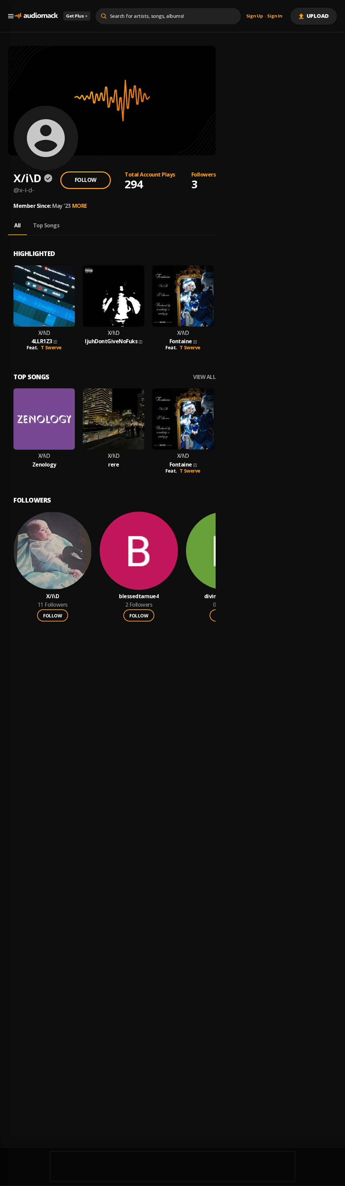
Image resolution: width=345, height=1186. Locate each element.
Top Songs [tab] (46, 225)
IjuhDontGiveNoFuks (111, 341)
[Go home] (35, 16)
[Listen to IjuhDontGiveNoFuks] (113, 296)
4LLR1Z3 (41, 341)
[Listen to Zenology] (44, 419)
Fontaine (180, 341)
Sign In (274, 16)
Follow (85, 180)
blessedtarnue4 (139, 596)
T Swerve (51, 347)
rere (113, 464)
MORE (79, 206)
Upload (318, 16)
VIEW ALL (204, 377)
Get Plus (77, 16)
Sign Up (254, 16)
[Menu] (10, 16)
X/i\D (44, 332)
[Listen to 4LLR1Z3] (44, 296)
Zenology (44, 464)
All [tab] (17, 225)
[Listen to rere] (113, 419)
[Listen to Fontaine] (183, 296)
